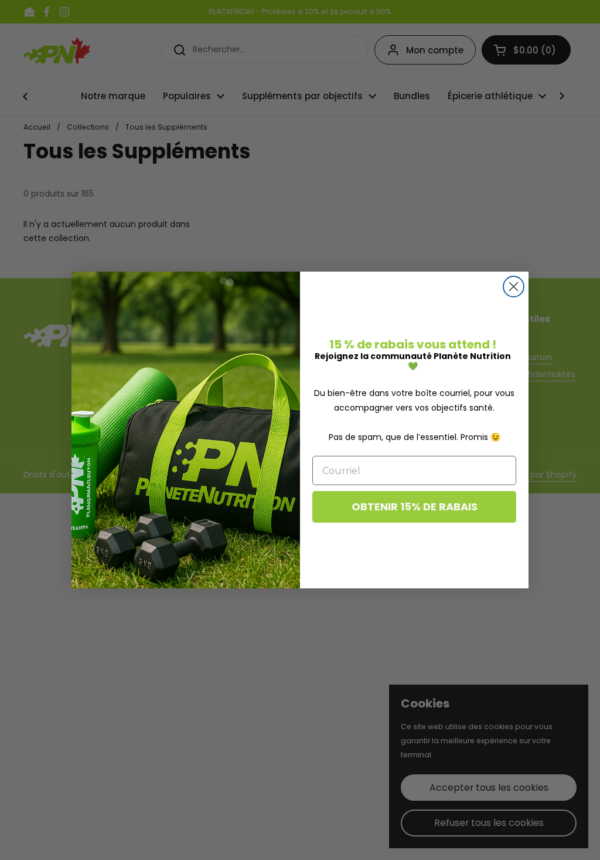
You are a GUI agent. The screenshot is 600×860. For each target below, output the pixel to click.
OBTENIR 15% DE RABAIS (415, 506)
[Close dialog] (513, 286)
